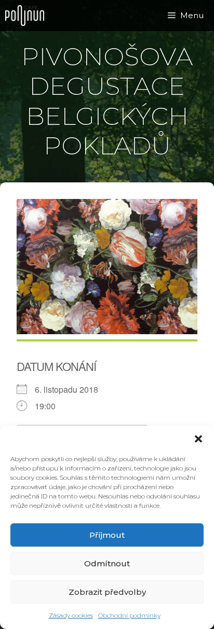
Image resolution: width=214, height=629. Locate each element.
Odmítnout (107, 563)
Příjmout (107, 535)
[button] (198, 439)
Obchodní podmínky (129, 615)
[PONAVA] (27, 15)
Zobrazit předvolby (107, 592)
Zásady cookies (71, 615)
